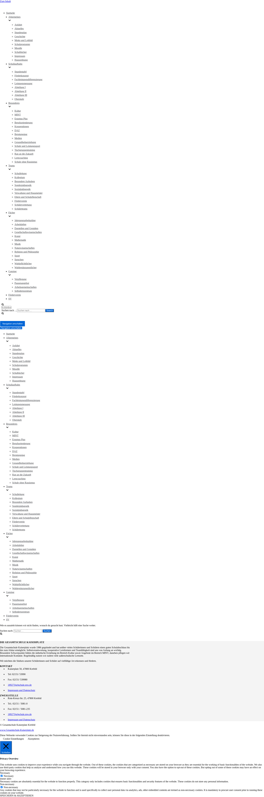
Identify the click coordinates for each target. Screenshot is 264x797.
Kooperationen (22, 126)
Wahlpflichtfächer (23, 263)
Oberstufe (19, 99)
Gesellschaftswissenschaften (28, 232)
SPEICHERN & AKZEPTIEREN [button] (16, 795)
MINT (18, 114)
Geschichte (20, 36)
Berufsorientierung (24, 122)
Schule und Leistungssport (27, 146)
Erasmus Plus (21, 118)
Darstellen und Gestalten (26, 228)
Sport (17, 255)
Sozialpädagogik (23, 189)
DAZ (17, 130)
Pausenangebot (22, 283)
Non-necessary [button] (7, 784)
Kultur (18, 111)
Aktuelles (19, 28)
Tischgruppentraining (25, 150)
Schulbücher (21, 52)
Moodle (18, 48)
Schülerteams (21, 208)
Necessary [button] (5, 773)
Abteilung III (21, 95)
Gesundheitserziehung (25, 142)
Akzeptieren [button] (33, 738)
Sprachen (19, 259)
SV (10, 298)
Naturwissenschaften (25, 248)
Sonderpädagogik (23, 185)
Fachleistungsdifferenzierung (28, 79)
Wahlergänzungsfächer (26, 267)
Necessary (9, 776)
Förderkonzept (22, 75)
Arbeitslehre (20, 224)
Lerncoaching (21, 158)
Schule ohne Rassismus (26, 162)
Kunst (17, 236)
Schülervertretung (23, 204)
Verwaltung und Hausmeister (28, 193)
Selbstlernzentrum (23, 291)
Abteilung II (20, 91)
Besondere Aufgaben (25, 181)
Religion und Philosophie (27, 251)
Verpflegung (20, 279)
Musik (18, 244)
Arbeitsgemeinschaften (26, 287)
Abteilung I (20, 87)
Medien (18, 138)
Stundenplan (21, 32)
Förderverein (21, 201)
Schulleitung (21, 173)
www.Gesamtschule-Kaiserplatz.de (17, 730)
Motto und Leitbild (24, 40)
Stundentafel (21, 71)
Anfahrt (18, 24)
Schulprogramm (22, 44)
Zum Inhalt (5, 1)
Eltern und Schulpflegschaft (28, 197)
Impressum (20, 56)
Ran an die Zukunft (24, 154)
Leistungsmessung (23, 83)
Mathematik (20, 240)
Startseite (10, 13)
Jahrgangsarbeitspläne (25, 220)
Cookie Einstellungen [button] (13, 738)
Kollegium (20, 177)
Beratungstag (21, 134)
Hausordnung (21, 60)
